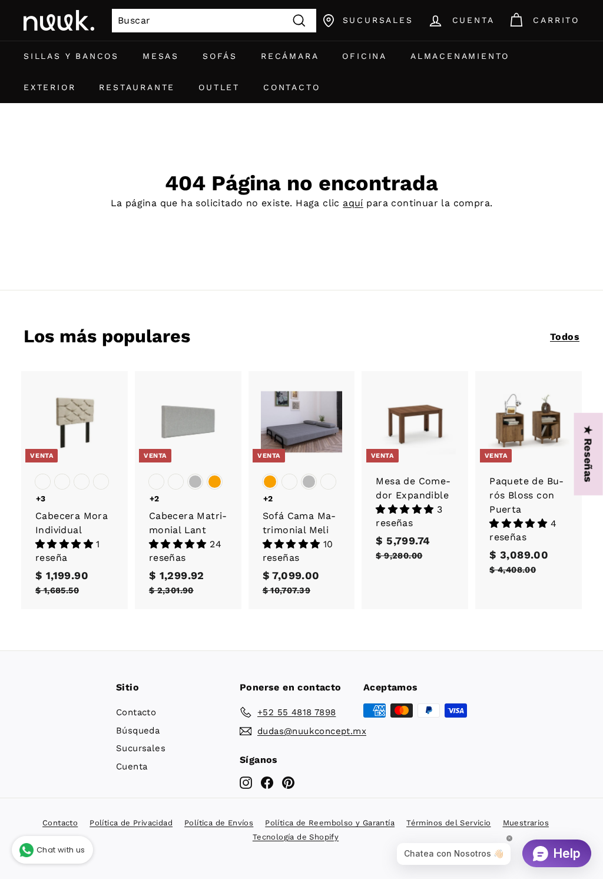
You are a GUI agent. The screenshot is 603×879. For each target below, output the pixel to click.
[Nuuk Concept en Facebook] (267, 782)
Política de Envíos (218, 822)
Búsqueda (138, 730)
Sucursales (140, 748)
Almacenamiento (459, 56)
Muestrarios (526, 822)
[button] (65, 544)
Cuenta (131, 766)
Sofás (220, 56)
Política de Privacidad (131, 822)
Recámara (290, 56)
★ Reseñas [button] (588, 454)
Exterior (49, 87)
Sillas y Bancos (71, 56)
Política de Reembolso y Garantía (330, 822)
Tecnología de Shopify (296, 836)
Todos (564, 336)
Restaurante (137, 87)
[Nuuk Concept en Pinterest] (288, 782)
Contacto (291, 87)
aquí (353, 203)
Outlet (219, 87)
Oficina (364, 56)
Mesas (161, 56)
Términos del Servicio (448, 822)
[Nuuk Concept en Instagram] (246, 782)
